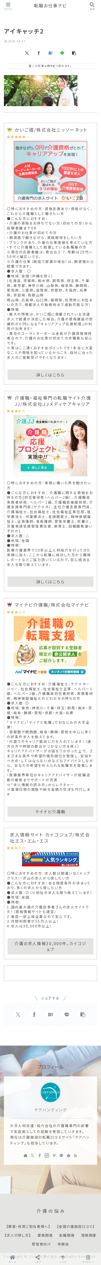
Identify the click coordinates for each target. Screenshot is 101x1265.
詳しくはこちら (50, 375)
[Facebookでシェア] (39, 53)
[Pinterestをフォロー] (54, 1155)
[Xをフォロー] (32, 1155)
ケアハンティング (50, 1110)
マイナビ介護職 (50, 811)
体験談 (63, 1244)
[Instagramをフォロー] (47, 1155)
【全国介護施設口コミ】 (76, 1226)
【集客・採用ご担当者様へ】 (28, 1226)
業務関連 (45, 1235)
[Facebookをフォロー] (40, 1155)
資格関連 (88, 1235)
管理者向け (41, 1244)
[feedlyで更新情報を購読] (68, 1155)
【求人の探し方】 (18, 1235)
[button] (74, 53)
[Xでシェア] (27, 53)
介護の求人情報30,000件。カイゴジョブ (50, 946)
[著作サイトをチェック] (25, 1155)
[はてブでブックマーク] (50, 53)
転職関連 (67, 1235)
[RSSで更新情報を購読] (75, 1155)
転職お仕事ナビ (50, 6)
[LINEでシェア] (62, 53)
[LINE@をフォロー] (61, 1155)
